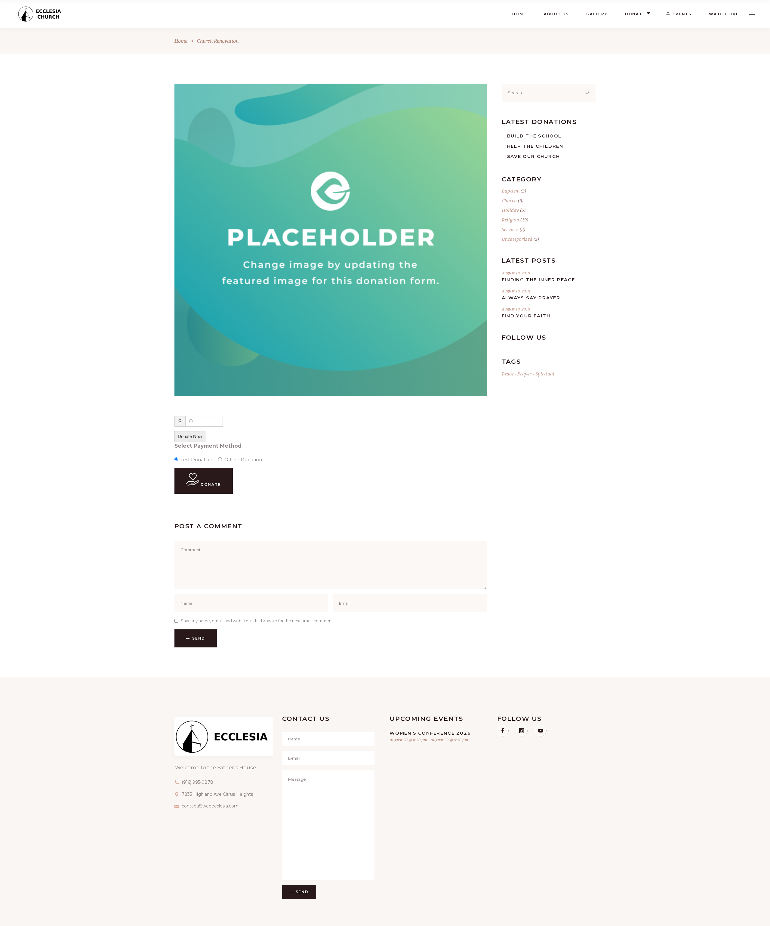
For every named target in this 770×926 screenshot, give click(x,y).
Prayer (524, 374)
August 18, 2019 (516, 273)
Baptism (510, 191)
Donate (210, 484)
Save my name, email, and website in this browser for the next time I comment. (257, 620)
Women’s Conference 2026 (430, 733)
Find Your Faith (526, 316)
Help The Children (535, 146)
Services (510, 229)
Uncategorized (517, 239)
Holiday (510, 210)
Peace (507, 374)
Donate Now (190, 436)
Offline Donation (243, 459)
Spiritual (544, 374)
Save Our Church (533, 156)
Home (180, 41)
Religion (510, 220)
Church (509, 200)
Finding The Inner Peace (538, 279)
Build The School (534, 136)
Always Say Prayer (531, 298)
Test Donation (196, 459)
